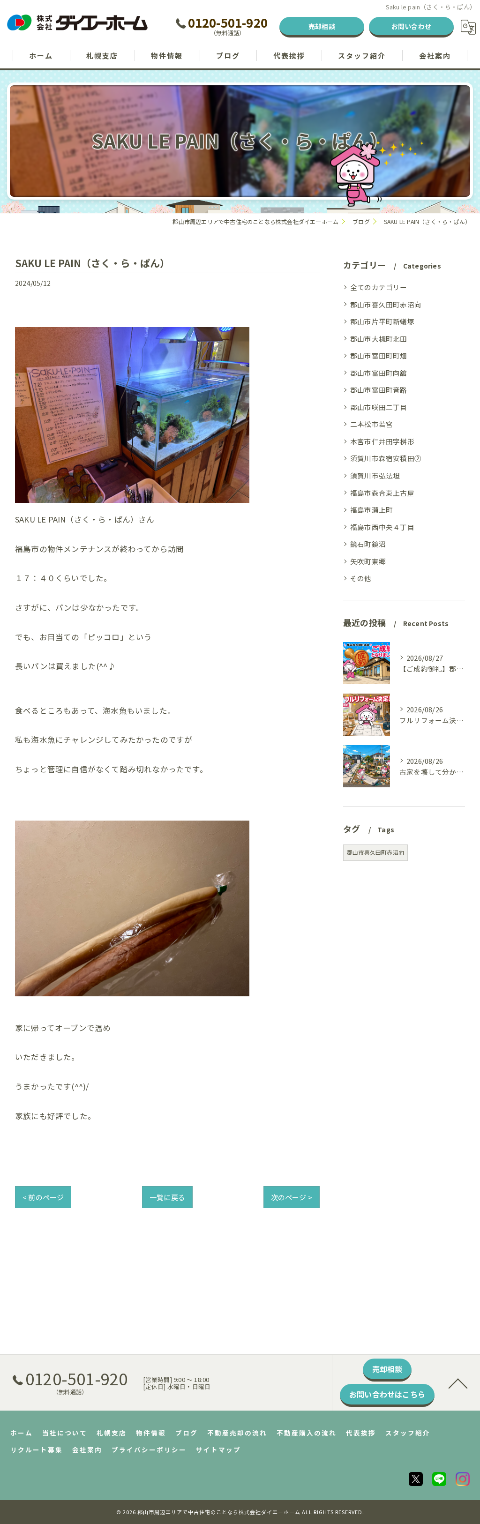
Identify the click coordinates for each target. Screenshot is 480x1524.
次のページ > (291, 1197)
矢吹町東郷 (368, 561)
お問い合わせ (411, 26)
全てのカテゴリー (378, 287)
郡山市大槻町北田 (378, 339)
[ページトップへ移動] (458, 1383)
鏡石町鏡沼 (368, 544)
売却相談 (321, 26)
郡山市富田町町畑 (378, 355)
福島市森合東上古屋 (382, 493)
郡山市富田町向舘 (378, 373)
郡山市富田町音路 (378, 390)
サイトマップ (218, 1449)
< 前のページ (43, 1197)
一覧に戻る (167, 1197)
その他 (361, 578)
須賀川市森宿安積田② (385, 458)
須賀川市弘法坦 (375, 475)
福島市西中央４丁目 (382, 527)
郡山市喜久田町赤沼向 (385, 304)
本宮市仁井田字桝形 (382, 441)
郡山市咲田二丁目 (378, 407)
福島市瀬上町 (371, 510)
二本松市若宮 (371, 424)
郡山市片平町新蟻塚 (382, 321)
